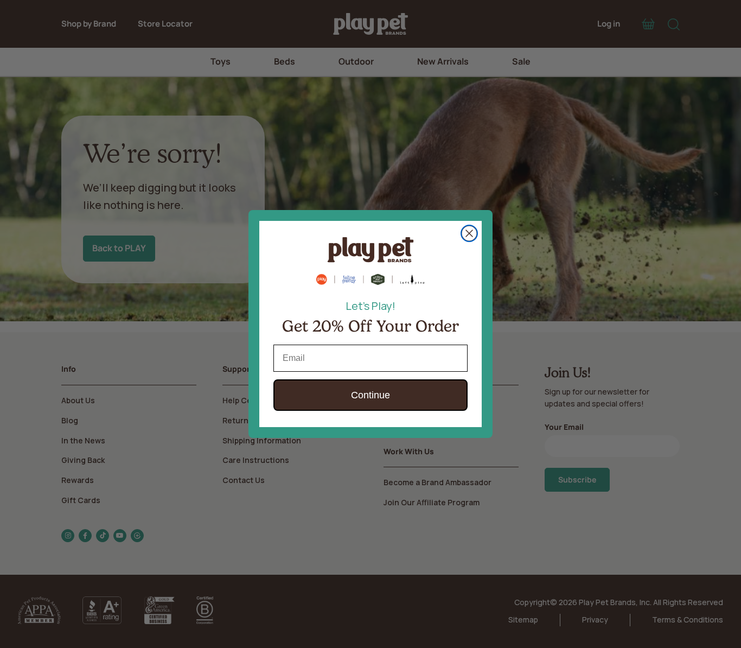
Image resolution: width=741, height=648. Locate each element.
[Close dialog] (469, 233)
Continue (370, 395)
